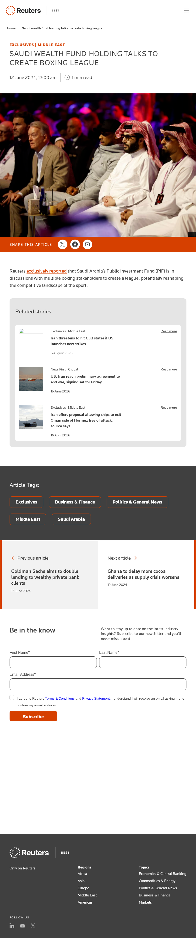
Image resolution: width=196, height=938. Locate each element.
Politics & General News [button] (158, 887)
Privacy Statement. (96, 698)
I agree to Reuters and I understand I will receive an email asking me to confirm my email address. (100, 702)
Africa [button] (82, 873)
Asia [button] (81, 880)
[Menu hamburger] (186, 10)
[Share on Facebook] (75, 244)
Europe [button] (83, 887)
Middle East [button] (87, 895)
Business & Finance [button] (154, 895)
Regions (84, 867)
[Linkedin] (12, 926)
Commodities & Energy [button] (157, 880)
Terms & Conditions (60, 698)
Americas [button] (85, 902)
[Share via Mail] (87, 244)
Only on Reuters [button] (22, 868)
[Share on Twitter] (62, 244)
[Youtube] (22, 926)
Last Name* (109, 652)
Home (11, 28)
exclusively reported (47, 271)
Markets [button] (145, 902)
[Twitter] (33, 926)
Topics (144, 867)
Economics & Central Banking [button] (162, 873)
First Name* (20, 652)
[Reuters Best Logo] (32, 10)
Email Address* (23, 674)
